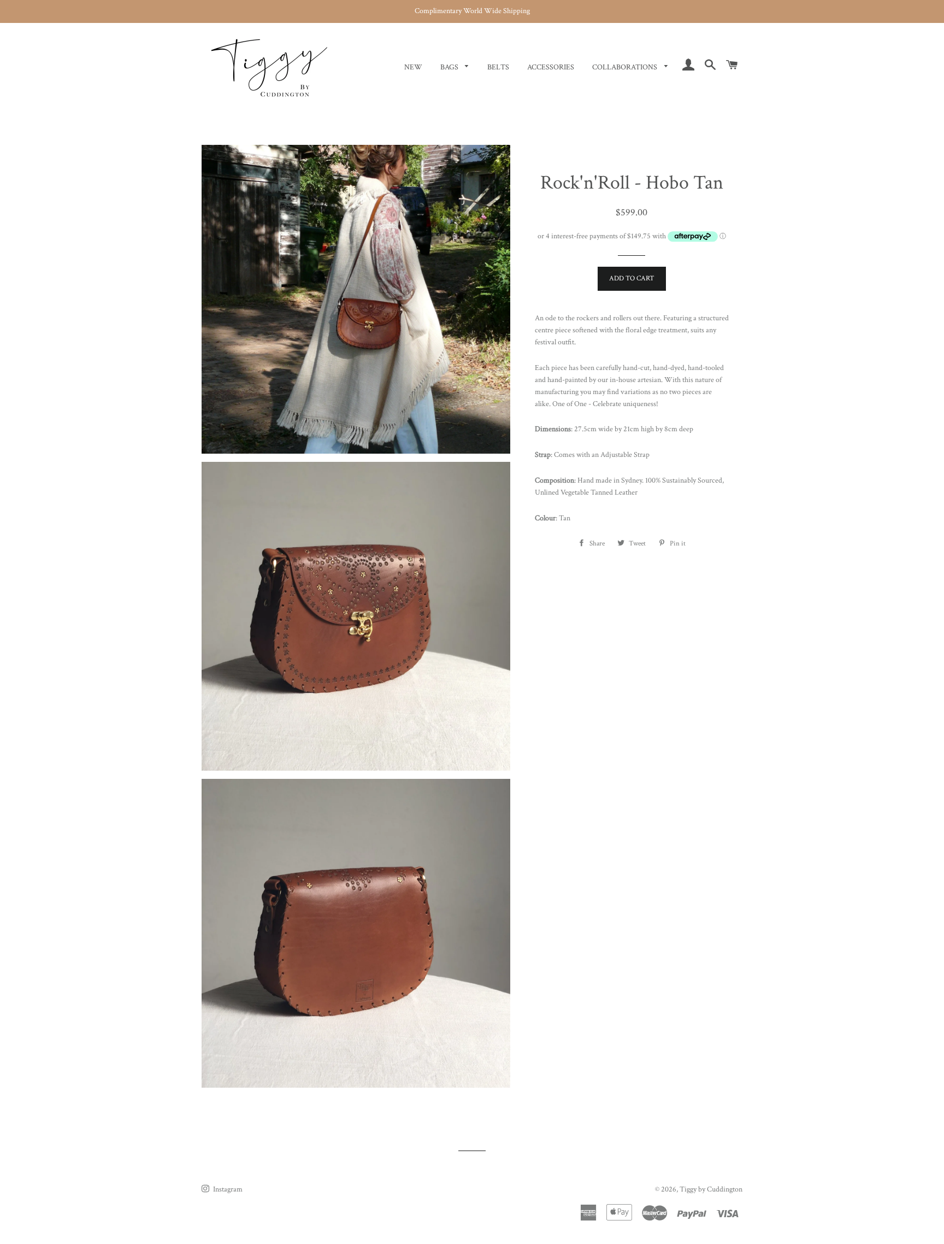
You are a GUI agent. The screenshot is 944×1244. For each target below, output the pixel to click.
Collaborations (625, 67)
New (413, 67)
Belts (498, 67)
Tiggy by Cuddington (711, 1189)
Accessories (550, 67)
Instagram (227, 1189)
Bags (450, 67)
